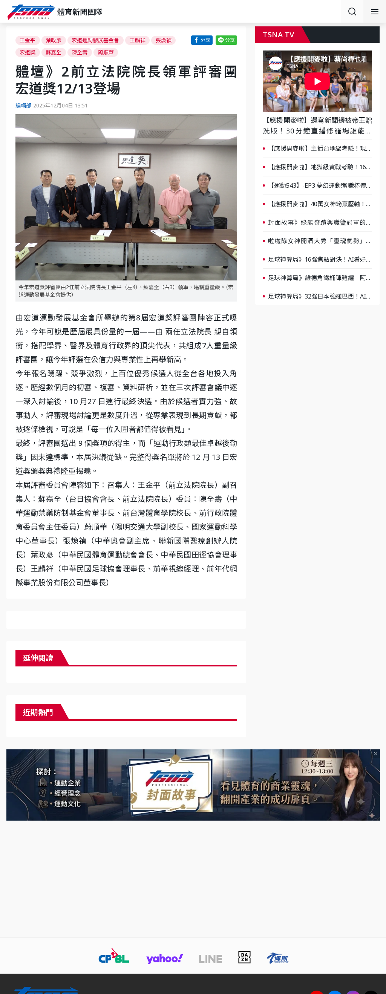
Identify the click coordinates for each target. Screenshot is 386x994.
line (226, 40)
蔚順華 (106, 52)
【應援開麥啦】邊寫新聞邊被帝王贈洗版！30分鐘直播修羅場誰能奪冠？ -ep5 (317, 125)
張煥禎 (164, 40)
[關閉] (375, 753)
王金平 (27, 40)
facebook (202, 40)
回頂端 (370, 886)
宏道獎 (27, 52)
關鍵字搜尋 (352, 11)
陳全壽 (79, 52)
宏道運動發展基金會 (95, 40)
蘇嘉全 (53, 52)
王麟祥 (138, 40)
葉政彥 (53, 40)
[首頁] (32, 12)
